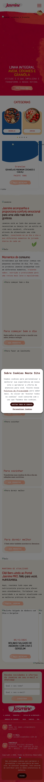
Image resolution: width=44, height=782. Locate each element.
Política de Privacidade (16, 391)
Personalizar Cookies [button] (22, 409)
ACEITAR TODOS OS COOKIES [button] (22, 404)
